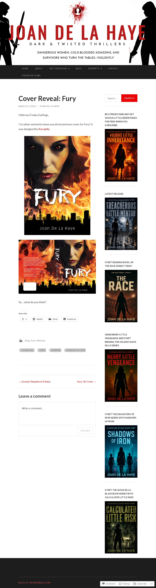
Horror (55, 350)
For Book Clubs (31, 75)
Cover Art (27, 350)
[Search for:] (121, 98)
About (39, 68)
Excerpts (93, 68)
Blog (79, 68)
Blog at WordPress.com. (35, 582)
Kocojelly (44, 129)
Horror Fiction (75, 350)
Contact (113, 68)
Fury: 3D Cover (86, 381)
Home (25, 68)
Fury (33, 340)
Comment (85, 430)
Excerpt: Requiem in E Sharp (34, 381)
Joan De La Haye (49, 106)
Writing (41, 340)
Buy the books (58, 68)
